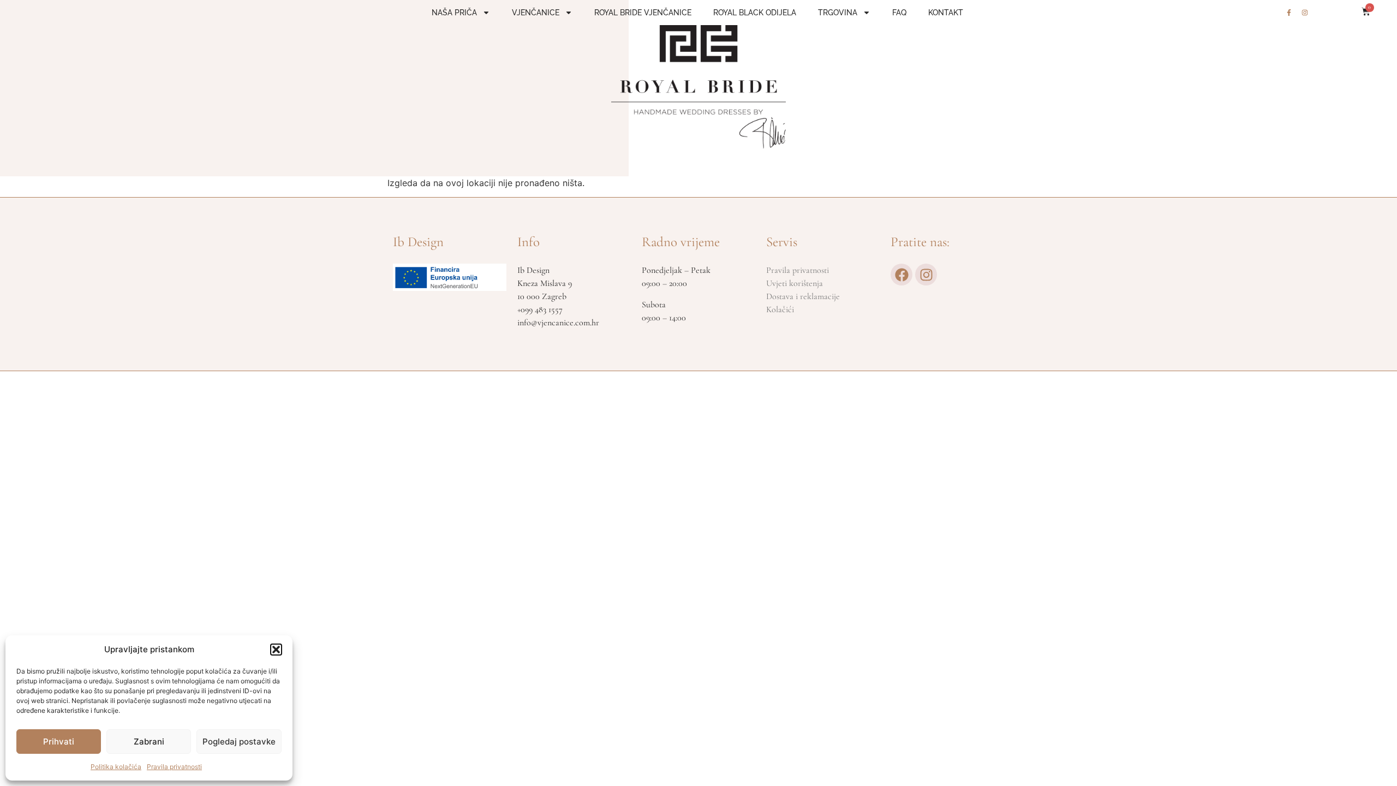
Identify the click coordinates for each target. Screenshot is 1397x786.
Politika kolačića (116, 767)
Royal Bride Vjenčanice (642, 12)
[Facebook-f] (1288, 12)
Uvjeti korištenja (794, 283)
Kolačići (780, 309)
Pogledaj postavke (239, 741)
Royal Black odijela (754, 12)
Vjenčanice (535, 12)
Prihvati (58, 741)
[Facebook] (901, 274)
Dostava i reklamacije (803, 296)
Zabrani (149, 741)
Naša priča (454, 12)
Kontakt (945, 12)
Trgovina (837, 12)
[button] (276, 649)
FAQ (899, 12)
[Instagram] (1304, 12)
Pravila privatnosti (174, 767)
